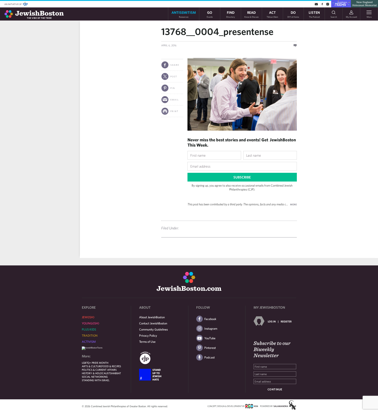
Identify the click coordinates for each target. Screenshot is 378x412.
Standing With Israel (96, 380)
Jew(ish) (88, 317)
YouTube (209, 338)
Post (173, 76)
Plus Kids (89, 329)
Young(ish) (90, 323)
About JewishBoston (152, 317)
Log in (272, 321)
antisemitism (184, 14)
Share (174, 65)
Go (210, 14)
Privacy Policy (148, 335)
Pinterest (210, 348)
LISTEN (314, 14)
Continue (275, 389)
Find (230, 14)
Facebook (210, 319)
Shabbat (115, 373)
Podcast (209, 357)
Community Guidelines (153, 329)
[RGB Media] (251, 406)
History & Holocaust (96, 373)
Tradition (90, 335)
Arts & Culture (92, 366)
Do (293, 14)
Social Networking (95, 376)
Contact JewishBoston (153, 323)
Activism (89, 341)
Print (174, 111)
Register (286, 321)
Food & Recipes (111, 366)
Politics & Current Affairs (99, 369)
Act (272, 14)
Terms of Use (147, 341)
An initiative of (13, 4)
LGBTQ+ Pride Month (95, 362)
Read (251, 14)
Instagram (210, 328)
